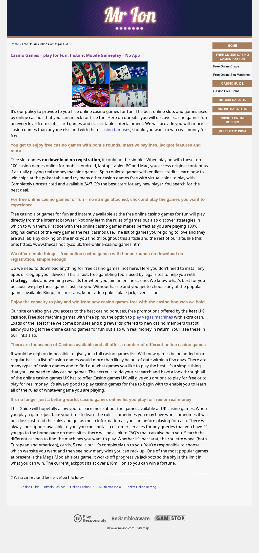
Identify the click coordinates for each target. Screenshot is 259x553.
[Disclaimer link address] (130, 519)
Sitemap (143, 528)
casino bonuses (115, 129)
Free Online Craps (226, 66)
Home (232, 45)
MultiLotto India (110, 487)
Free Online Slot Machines (232, 75)
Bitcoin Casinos (55, 487)
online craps (68, 292)
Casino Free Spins (226, 91)
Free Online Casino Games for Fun (232, 57)
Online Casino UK (82, 487)
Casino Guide (30, 487)
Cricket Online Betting (140, 487)
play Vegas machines (153, 317)
